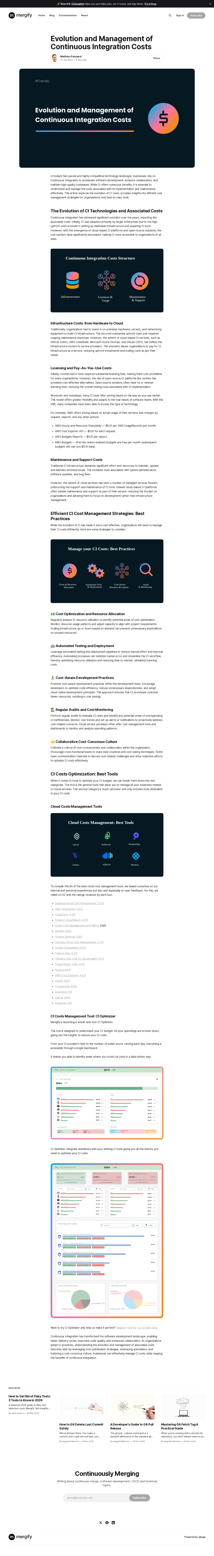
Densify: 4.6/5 (63, 931)
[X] (100, 1522)
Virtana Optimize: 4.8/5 (68, 936)
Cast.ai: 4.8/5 (62, 997)
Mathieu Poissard (70, 56)
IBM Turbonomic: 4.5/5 (69, 909)
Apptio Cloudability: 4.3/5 (70, 947)
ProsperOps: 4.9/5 (66, 986)
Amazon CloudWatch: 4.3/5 (71, 920)
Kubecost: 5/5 (63, 1003)
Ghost (201, 1536)
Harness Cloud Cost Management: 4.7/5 (79, 942)
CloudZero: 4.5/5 (65, 914)
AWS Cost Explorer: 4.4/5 (70, 975)
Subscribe (196, 15)
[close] (210, 3)
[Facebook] (107, 1522)
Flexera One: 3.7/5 (66, 953)
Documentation (68, 15)
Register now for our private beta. (137, 1327)
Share (156, 58)
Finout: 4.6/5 (62, 981)
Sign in (180, 15)
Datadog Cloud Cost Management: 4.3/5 (79, 903)
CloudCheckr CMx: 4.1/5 (69, 964)
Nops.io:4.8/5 (63, 970)
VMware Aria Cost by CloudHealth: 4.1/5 (79, 958)
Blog (52, 15)
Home (41, 15)
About (84, 15)
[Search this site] (170, 15)
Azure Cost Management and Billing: (77, 925)
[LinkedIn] (113, 1522)
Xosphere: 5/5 (63, 992)
